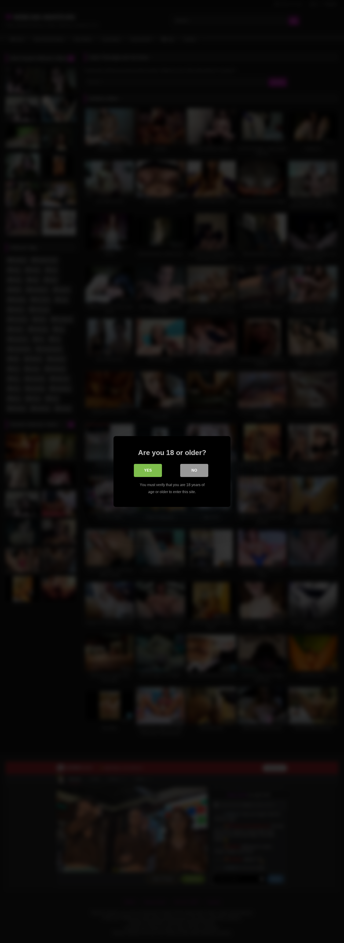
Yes (148, 470)
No (194, 470)
